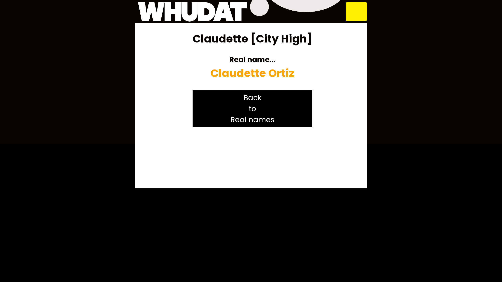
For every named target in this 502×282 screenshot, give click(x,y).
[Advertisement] (252, 157)
